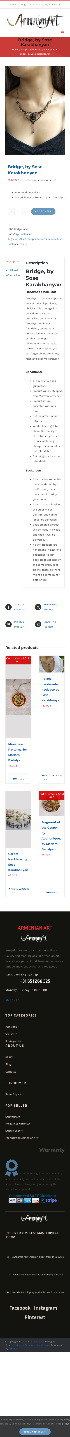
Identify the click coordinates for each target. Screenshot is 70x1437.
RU (20, 1000)
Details (20, 779)
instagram (45, 1308)
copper (32, 239)
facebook (20, 1308)
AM (7, 1000)
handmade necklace (49, 239)
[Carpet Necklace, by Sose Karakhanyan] (18, 819)
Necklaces (26, 234)
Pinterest (35, 1317)
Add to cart (43, 211)
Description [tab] (12, 261)
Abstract (13, 1348)
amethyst (20, 239)
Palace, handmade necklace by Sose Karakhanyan (51, 689)
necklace (13, 244)
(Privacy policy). (66, 1421)
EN (13, 1000)
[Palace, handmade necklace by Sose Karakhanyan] (51, 664)
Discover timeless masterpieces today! (32, 1234)
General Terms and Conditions (32, 1345)
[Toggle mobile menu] (63, 31)
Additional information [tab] (12, 273)
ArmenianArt (37, 1341)
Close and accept (35, 1432)
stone (23, 244)
